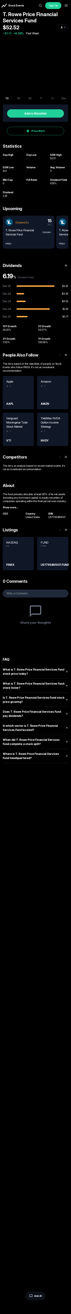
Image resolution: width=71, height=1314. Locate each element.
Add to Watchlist (35, 113)
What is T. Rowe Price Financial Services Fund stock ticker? (35, 685)
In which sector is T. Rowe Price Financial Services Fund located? (35, 728)
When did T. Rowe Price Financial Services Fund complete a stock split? (35, 742)
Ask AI (38, 1295)
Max (64, 98)
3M (30, 98)
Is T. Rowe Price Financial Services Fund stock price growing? (35, 699)
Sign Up (53, 5)
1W (7, 98)
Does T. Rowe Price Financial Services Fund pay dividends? (35, 714)
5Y (52, 98)
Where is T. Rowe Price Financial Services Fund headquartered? (35, 756)
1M (18, 98)
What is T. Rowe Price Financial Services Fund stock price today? (35, 671)
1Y (41, 98)
